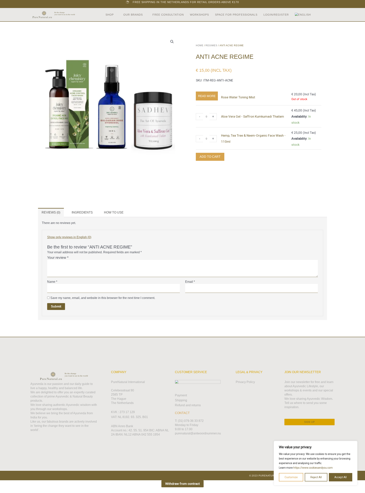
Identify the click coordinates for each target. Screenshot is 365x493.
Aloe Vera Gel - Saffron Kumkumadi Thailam (252, 116)
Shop (110, 14)
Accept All (340, 477)
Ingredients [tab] (82, 212)
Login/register (276, 14)
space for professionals (236, 14)
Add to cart (210, 156)
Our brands (133, 14)
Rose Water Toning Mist (238, 97)
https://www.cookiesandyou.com (313, 467)
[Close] (353, 444)
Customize (291, 477)
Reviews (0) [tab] (51, 212)
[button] (325, 15)
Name (52, 281)
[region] (315, 463)
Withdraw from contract (182, 484)
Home (199, 45)
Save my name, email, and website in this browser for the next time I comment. (102, 297)
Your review (57, 258)
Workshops (199, 14)
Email (190, 281)
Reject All (316, 477)
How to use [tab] (114, 212)
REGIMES (211, 45)
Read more (207, 96)
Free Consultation (168, 14)
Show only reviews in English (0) (69, 237)
